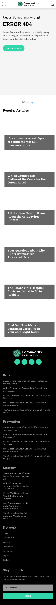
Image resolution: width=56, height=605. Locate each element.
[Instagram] (24, 362)
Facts (10, 170)
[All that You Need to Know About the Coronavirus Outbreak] (28, 206)
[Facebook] (17, 362)
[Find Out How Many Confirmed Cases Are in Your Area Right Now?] (28, 318)
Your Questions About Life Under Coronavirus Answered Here (26, 254)
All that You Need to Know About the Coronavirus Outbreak (26, 216)
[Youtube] (39, 362)
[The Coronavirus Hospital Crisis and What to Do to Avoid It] (28, 281)
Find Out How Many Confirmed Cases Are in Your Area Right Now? (23, 328)
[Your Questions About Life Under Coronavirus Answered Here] (28, 244)
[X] (31, 362)
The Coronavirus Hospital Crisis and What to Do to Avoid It (25, 291)
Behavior (12, 132)
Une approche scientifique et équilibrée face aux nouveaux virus (25, 141)
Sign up (28, 596)
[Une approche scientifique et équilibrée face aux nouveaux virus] (28, 131)
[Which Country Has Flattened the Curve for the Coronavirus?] (28, 169)
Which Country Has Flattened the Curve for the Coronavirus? (26, 179)
